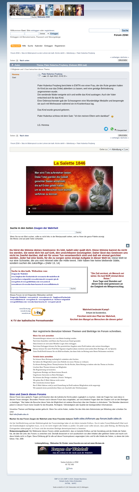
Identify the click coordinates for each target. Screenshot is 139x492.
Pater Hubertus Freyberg (52, 74)
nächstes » (124, 57)
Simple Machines (80, 479)
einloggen (35, 30)
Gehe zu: (104, 149)
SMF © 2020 (68, 479)
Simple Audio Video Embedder (70, 481)
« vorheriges (115, 57)
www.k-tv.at (26, 313)
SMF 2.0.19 (58, 479)
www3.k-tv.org (24, 309)
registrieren (49, 30)
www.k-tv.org (25, 311)
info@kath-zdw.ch (21, 414)
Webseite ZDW (44, 17)
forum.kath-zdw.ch (110, 418)
